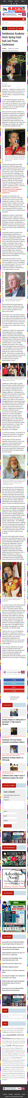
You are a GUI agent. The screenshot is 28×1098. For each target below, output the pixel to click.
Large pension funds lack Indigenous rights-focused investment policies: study (12, 959)
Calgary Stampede (16, 1041)
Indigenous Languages (13, 1054)
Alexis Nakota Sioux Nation (11, 1030)
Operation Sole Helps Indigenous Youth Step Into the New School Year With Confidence (13, 948)
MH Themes (21, 1096)
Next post (13, 699)
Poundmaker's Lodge (12, 1071)
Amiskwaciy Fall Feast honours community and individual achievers (13, 740)
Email (5, 816)
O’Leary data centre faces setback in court (12, 963)
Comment (6, 800)
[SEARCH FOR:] (14, 22)
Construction (5, 771)
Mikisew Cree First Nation (12, 1060)
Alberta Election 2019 (12, 1028)
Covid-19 (10, 1045)
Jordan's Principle (19, 1055)
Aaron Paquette (5, 1028)
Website (6, 820)
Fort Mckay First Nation (19, 1052)
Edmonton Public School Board (10, 50)
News (3, 737)
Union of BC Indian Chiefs (14, 1077)
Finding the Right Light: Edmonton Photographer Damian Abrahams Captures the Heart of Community (13, 983)
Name (5, 811)
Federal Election (9, 1052)
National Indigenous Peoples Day (12, 1062)
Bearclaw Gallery (15, 1039)
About (4, 1)
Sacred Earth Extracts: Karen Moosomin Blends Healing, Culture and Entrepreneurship (13, 989)
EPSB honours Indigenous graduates (10, 967)
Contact (23, 1)
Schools (11, 717)
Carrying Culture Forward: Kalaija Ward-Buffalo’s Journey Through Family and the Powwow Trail (13, 943)
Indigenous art (5, 1053)
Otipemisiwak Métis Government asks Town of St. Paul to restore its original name (13, 954)
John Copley (5, 717)
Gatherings (16, 736)
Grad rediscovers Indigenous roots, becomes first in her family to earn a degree (13, 977)
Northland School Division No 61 (17, 1069)
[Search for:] (14, 1016)
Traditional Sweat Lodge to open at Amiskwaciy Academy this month (13, 776)
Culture (11, 753)
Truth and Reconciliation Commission (13, 1075)
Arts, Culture (12, 28)
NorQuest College (10, 1067)
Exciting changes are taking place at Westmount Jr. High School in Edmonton (14, 721)
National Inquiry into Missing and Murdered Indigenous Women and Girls (13, 1063)
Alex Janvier (20, 1030)
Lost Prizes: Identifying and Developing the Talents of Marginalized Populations (12, 189)
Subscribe (10, 1)
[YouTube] (17, 3)
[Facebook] (14, 3)
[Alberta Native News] (14, 9)
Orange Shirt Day (5, 1071)
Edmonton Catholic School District (8, 1048)
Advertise (17, 1)
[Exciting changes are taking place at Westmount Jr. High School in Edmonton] (14, 715)
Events (4, 755)
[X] (11, 3)
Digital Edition (19, 1046)
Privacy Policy (17, 1094)
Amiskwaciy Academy (13, 48)
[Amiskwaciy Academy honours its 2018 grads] (14, 752)
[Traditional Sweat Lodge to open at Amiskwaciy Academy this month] (14, 769)
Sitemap (23, 1094)
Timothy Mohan (19, 1071)
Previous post (15, 697)
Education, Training (7, 736)
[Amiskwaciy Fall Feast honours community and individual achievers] (14, 734)
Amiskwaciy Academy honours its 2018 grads (12, 758)
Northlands (9, 1069)
